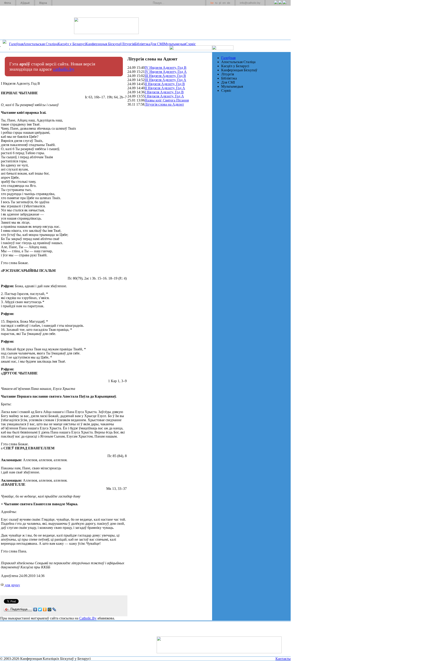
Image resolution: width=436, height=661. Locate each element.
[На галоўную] (17, 22)
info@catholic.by (250, 3)
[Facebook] (284, 4)
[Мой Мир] (49, 609)
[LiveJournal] (54, 609)
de (228, 3)
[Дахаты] (58, 3)
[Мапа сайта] (69, 3)
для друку (12, 585)
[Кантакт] (63, 3)
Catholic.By (88, 618)
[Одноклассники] (44, 609)
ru (216, 3)
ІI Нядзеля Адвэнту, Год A (165, 88)
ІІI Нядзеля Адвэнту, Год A (165, 80)
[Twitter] (280, 4)
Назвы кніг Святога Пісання (167, 100)
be (212, 3)
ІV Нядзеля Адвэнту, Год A (166, 72)
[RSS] (276, 4)
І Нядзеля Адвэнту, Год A (164, 96)
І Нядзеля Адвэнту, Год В (164, 92)
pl (220, 3)
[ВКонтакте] (35, 609)
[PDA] (272, 4)
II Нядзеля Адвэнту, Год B (165, 84)
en (224, 3)
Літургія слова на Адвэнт (164, 104)
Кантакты (283, 659)
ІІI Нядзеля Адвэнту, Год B (165, 76)
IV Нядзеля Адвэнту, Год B (165, 67)
